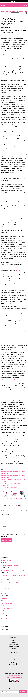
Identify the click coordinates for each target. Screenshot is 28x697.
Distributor (14, 640)
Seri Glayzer (14, 655)
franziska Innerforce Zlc (7, 603)
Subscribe (23, 691)
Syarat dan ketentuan (14, 646)
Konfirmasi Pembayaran (14, 644)
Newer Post (22, 510)
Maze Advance (5, 598)
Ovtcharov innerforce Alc (7, 608)
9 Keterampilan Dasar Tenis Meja (9, 582)
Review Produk (14, 661)
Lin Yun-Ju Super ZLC (6, 613)
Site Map (14, 666)
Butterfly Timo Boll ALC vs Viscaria (10, 565)
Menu (4, 5)
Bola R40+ (3, 593)
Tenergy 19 (4, 619)
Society (9, 381)
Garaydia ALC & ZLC (6, 624)
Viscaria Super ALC (6, 560)
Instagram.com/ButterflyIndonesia (14, 675)
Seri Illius (14, 657)
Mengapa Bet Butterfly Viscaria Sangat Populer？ (14, 570)
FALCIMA (3, 555)
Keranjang (24, 5)
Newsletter (14, 642)
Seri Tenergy (14, 663)
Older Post (5, 510)
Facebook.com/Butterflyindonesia (14, 677)
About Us (14, 648)
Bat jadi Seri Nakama (14, 665)
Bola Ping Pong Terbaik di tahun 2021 (11, 588)
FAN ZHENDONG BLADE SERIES (10, 550)
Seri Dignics (14, 659)
